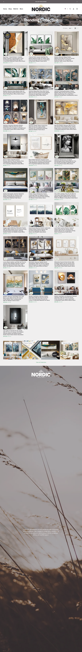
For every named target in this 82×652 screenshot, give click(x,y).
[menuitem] (21, 9)
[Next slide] (25, 43)
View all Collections (41, 362)
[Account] (73, 9)
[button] (71, 28)
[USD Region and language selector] (66, 9)
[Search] (70, 9)
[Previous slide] (5, 43)
